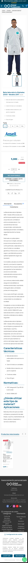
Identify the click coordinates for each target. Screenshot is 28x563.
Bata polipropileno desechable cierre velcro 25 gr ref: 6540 (7, 457)
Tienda (8, 10)
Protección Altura (7, 527)
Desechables (7, 531)
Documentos (19, 204)
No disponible (14, 175)
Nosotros (21, 521)
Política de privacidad (10, 560)
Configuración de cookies (10, 512)
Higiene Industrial (7, 525)
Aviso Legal (21, 524)
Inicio (3, 10)
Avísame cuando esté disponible (14, 179)
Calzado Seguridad (7, 529)
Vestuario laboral (16, 10)
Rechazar (20, 556)
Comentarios (14, 207)
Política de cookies (21, 560)
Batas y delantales (7, 12)
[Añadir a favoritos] (12, 442)
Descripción (8, 204)
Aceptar (6, 556)
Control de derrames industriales (7, 518)
